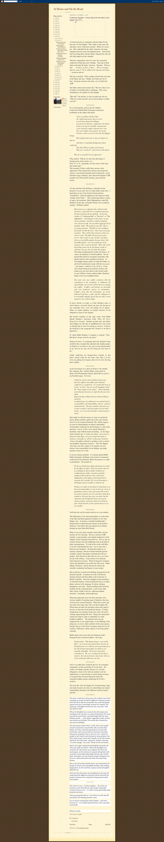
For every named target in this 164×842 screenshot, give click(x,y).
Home (90, 824)
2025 (56, 20)
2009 (56, 92)
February (58, 77)
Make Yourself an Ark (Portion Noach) (61, 42)
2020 (56, 29)
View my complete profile (60, 106)
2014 (56, 82)
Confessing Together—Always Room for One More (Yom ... (61, 50)
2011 (56, 88)
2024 (56, 21)
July (57, 68)
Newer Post (72, 824)
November (58, 38)
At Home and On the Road (68, 9)
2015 (56, 81)
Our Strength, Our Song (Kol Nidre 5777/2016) (61, 55)
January (58, 79)
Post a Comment (74, 821)
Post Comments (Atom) (83, 828)
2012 (56, 86)
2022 (56, 25)
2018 (56, 33)
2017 (56, 34)
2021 (56, 27)
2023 (56, 23)
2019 (56, 31)
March (58, 75)
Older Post (107, 824)
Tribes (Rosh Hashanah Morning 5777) (61, 58)
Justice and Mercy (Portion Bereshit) (60, 46)
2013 (56, 84)
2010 (56, 90)
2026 (56, 18)
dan (65, 98)
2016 (56, 36)
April (57, 73)
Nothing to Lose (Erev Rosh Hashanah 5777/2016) (61, 63)
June (57, 69)
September (58, 66)
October (58, 40)
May (57, 71)
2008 (56, 94)
